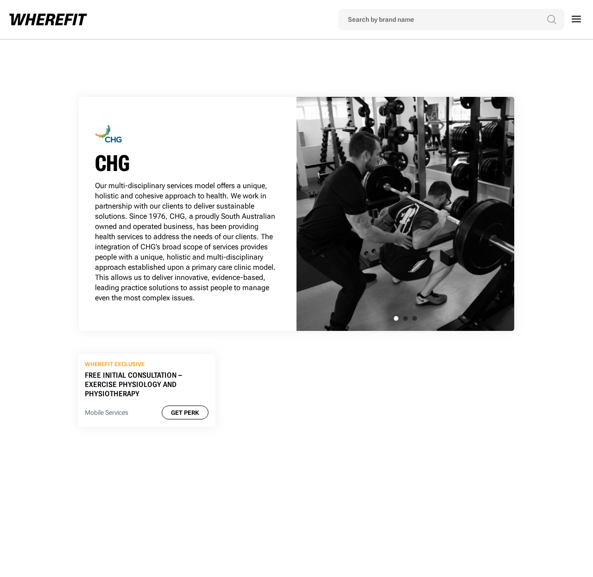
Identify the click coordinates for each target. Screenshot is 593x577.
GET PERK (185, 412)
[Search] (552, 19)
